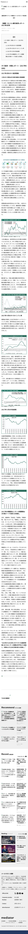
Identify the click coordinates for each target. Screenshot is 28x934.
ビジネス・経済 (11, 28)
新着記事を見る (21, 756)
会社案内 (3, 921)
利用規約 (10, 887)
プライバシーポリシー (18, 887)
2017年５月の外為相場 (12, 51)
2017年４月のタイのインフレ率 (15, 48)
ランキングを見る (21, 833)
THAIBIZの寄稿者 (12, 921)
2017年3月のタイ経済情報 (13, 45)
